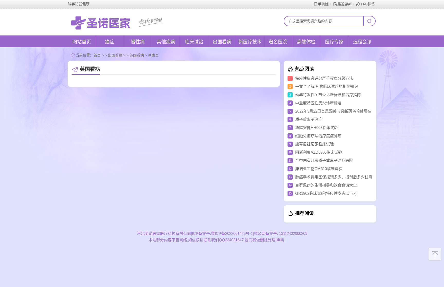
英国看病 (137, 55)
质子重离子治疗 (308, 119)
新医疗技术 (250, 41)
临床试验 (194, 41)
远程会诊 (362, 41)
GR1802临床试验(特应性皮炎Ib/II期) (326, 193)
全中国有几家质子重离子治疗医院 (324, 160)
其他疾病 (166, 41)
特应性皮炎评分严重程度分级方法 (324, 78)
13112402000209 (292, 233)
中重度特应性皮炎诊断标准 (318, 103)
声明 (280, 240)
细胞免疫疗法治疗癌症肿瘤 (318, 136)
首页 (97, 55)
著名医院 (278, 41)
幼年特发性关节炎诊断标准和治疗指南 (328, 94)
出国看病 (222, 41)
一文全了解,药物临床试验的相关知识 (326, 86)
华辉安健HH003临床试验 (316, 127)
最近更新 (344, 4)
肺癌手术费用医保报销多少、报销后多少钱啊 (333, 177)
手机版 (323, 4)
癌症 (109, 41)
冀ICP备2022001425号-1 (232, 233)
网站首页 (81, 41)
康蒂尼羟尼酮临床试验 (314, 144)
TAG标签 (367, 4)
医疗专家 (334, 41)
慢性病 (138, 41)
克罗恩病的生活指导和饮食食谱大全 (326, 185)
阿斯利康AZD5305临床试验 (318, 152)
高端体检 (306, 41)
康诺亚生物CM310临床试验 (318, 168)
